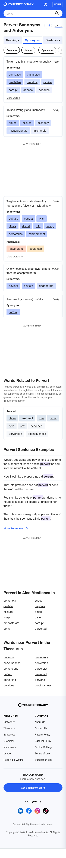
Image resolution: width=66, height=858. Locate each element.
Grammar (9, 741)
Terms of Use (42, 753)
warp (7, 617)
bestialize (15, 82)
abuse (13, 123)
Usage (7, 753)
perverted (36, 426)
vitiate (12, 226)
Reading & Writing (14, 759)
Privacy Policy (42, 734)
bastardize (33, 74)
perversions (11, 668)
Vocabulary (10, 747)
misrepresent (37, 234)
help (11, 426)
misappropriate (18, 130)
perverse (9, 657)
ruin (38, 226)
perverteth (10, 600)
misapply (43, 123)
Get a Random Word (33, 787)
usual (53, 418)
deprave (40, 606)
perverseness (12, 663)
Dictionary (9, 722)
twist (41, 218)
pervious (9, 685)
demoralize (16, 234)
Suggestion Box (43, 759)
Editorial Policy (43, 741)
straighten (36, 249)
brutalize (32, 82)
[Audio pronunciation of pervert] (48, 25)
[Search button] (57, 13)
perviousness (43, 685)
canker (47, 82)
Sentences (53, 40)
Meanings (12, 40)
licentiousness (37, 434)
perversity (41, 668)
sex (22, 426)
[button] (45, 4)
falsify (50, 226)
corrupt (13, 90)
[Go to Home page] (19, 4)
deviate (28, 286)
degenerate (46, 286)
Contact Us (41, 728)
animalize (15, 74)
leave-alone (16, 249)
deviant (13, 286)
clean (12, 418)
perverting (10, 680)
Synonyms (32, 40)
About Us (40, 722)
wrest (38, 600)
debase (28, 90)
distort (26, 226)
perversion (15, 434)
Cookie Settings (43, 747)
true (41, 418)
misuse (27, 123)
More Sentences (13, 528)
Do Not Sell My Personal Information (33, 824)
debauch (44, 90)
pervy (7, 629)
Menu (57, 4)
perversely (41, 657)
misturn (8, 612)
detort (38, 612)
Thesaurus (9, 728)
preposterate (11, 623)
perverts (40, 680)
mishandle (39, 130)
